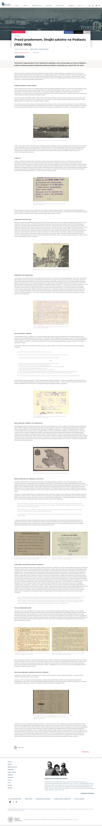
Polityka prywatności (15, 799)
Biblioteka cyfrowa (36, 5)
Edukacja (10, 787)
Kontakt (10, 785)
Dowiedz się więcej (87, 793)
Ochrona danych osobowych (62, 799)
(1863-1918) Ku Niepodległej (39, 49)
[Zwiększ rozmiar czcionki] (90, 5)
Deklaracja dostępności (43, 799)
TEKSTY (17, 5)
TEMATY (25, 5)
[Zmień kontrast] (96, 5)
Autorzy (9, 780)
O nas (9, 782)
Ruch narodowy (20, 56)
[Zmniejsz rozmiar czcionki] (93, 5)
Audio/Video (49, 5)
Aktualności (10, 777)
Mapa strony (29, 799)
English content (60, 5)
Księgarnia (71, 5)
